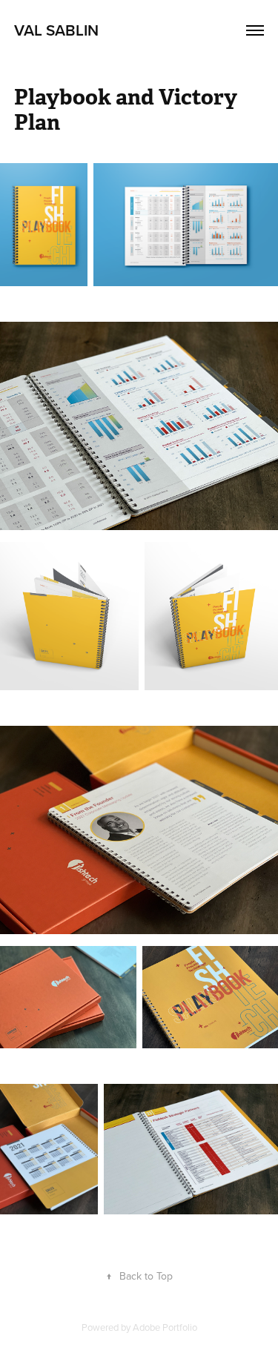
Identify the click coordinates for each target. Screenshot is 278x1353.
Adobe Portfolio (165, 1327)
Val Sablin (56, 30)
